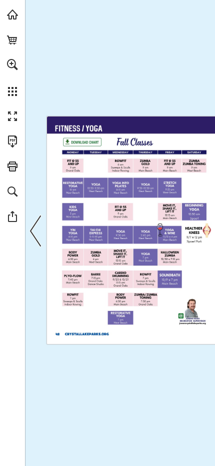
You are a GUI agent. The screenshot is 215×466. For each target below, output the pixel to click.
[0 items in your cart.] (12, 39)
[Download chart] (82, 142)
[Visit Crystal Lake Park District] (12, 14)
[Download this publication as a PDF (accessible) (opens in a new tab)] (12, 141)
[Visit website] (87, 334)
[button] (12, 64)
